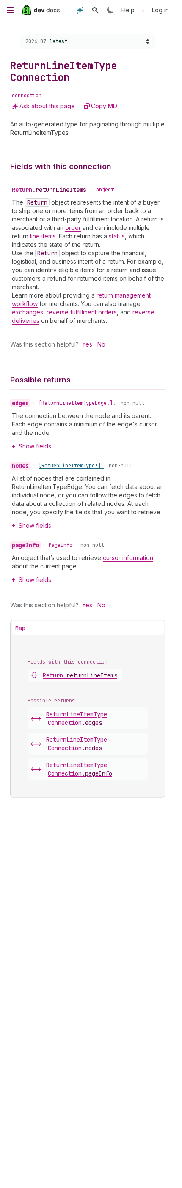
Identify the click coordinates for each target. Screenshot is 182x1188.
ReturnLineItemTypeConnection (76, 718)
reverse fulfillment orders (82, 312)
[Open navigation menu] (10, 10)
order (73, 227)
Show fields (35, 446)
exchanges (27, 312)
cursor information (128, 557)
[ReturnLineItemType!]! (71, 465)
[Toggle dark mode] (110, 10)
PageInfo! (62, 545)
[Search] (95, 10)
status (117, 236)
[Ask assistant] (80, 10)
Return (49, 190)
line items (43, 236)
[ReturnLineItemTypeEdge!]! (77, 403)
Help (128, 10)
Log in (160, 10)
